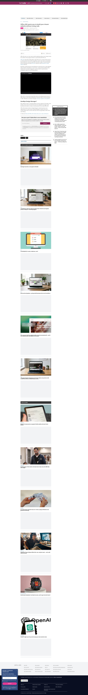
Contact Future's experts (36, 684)
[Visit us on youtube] (53, 3)
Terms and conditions (59, 684)
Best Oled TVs (47, 669)
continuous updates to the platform (43, 98)
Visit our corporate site (58, 677)
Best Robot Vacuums (71, 671)
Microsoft (33, 63)
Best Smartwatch (48, 671)
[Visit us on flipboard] (55, 3)
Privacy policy (23, 686)
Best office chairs (30, 18)
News (22, 28)
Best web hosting (55, 18)
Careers (33, 689)
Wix (27, 137)
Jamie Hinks (27, 28)
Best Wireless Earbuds (57, 669)
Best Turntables (56, 665)
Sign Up (9, 683)
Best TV (46, 667)
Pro (21, 21)
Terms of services (34, 126)
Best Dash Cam (70, 667)
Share (23, 53)
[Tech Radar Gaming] (50, 0)
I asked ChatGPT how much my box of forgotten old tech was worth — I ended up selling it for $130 (61, 141)
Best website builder (64, 18)
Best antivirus (47, 18)
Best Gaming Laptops (38, 667)
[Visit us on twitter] (52, 3)
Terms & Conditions (8, 688)
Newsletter (49, 53)
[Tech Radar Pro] (45, 0)
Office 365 (22, 59)
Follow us (43, 53)
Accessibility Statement (25, 689)
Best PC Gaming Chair (39, 671)
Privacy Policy (13, 687)
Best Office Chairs (56, 671)
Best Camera (70, 665)
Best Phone (47, 665)
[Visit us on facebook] (50, 3)
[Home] (38, 0)
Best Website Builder (27, 671)
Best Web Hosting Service (28, 669)
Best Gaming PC (38, 669)
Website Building (25, 21)
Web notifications (59, 686)
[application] (36, 83)
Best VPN (25, 665)
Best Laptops (37, 665)
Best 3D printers (39, 18)
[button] (67, 3)
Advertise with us (47, 686)
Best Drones (70, 669)
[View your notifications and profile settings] (63, 3)
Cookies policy (34, 686)
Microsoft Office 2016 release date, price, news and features (37, 113)
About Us (22, 684)
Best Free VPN (26, 667)
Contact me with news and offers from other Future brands (10, 681)
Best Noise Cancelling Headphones (59, 667)
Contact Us (46, 684)
